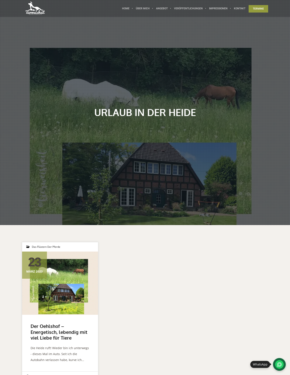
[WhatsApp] (279, 364)
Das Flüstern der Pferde (46, 247)
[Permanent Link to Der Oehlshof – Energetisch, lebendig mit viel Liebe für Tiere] (60, 283)
